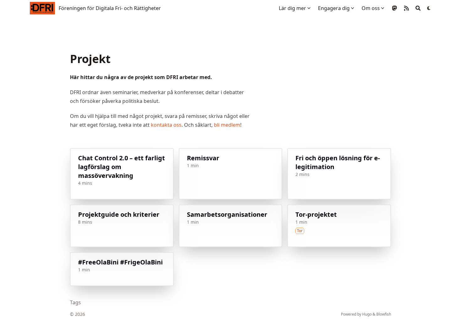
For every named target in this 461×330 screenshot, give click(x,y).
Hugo (367, 314)
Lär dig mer (292, 8)
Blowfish (383, 314)
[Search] (418, 8)
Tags (75, 302)
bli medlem (227, 124)
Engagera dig (334, 8)
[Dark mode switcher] (429, 8)
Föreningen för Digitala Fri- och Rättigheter (110, 8)
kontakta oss (166, 124)
